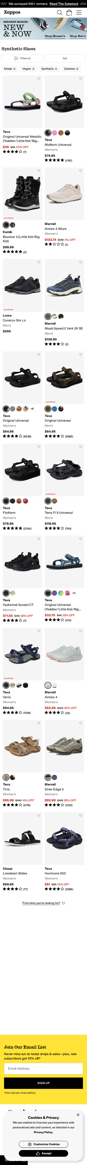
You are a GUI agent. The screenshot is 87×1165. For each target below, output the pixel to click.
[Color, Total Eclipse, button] (54, 501)
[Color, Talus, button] (54, 316)
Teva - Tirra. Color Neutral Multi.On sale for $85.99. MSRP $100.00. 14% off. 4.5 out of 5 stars (22, 763)
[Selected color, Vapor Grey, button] (48, 685)
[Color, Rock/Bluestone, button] (54, 777)
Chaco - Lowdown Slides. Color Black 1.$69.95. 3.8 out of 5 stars (22, 851)
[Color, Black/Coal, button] (61, 316)
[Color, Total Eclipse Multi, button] (61, 409)
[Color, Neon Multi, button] (61, 593)
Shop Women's (55, 36)
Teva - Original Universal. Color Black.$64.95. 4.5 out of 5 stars (22, 395)
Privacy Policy (43, 1132)
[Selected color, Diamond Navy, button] (48, 593)
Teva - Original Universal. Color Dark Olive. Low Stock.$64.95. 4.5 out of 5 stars (64, 395)
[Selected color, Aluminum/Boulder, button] (48, 777)
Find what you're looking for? (41, 903)
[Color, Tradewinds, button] (19, 685)
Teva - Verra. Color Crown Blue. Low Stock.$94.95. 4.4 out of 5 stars (22, 671)
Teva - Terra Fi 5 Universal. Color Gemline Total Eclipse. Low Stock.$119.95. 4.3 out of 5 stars (64, 487)
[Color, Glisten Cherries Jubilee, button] (25, 501)
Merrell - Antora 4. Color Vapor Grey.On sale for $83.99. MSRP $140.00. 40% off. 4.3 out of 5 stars (64, 671)
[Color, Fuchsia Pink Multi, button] (54, 593)
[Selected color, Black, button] (48, 133)
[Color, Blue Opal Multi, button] (54, 409)
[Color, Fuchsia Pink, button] (54, 133)
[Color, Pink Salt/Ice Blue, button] (54, 685)
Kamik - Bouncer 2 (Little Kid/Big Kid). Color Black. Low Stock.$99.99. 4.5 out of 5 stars (22, 210)
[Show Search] (59, 13)
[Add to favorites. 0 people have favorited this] (38, 78)
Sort (65, 58)
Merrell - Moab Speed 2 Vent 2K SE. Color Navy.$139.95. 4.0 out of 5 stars (64, 302)
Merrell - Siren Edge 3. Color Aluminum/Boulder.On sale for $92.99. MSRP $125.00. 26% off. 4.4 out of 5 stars (64, 763)
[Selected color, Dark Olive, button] (48, 409)
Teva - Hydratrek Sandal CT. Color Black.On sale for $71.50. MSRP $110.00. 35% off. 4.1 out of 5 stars (22, 579)
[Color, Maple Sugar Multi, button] (12, 409)
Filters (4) (25, 58)
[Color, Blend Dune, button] (12, 685)
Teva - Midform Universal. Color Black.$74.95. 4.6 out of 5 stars (64, 119)
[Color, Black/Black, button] (25, 685)
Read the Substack (64, 4)
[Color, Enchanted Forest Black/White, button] (67, 133)
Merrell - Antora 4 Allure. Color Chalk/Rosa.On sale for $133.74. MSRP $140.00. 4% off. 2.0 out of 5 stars (64, 210)
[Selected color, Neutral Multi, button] (6, 777)
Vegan (26, 68)
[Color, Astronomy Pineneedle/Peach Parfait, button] (19, 409)
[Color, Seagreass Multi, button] (61, 133)
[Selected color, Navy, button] (48, 316)
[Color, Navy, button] (12, 225)
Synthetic (47, 68)
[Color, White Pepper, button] (12, 593)
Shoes (8, 68)
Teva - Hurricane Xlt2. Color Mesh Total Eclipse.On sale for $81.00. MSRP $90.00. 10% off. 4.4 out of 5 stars (64, 851)
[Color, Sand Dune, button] (25, 409)
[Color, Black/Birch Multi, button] (12, 777)
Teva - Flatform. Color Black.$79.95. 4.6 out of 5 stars (22, 487)
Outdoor (69, 68)
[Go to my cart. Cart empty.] (69, 13)
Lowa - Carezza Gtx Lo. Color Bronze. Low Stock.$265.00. (22, 302)
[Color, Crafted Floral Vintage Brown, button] (19, 501)
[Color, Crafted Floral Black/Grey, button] (12, 501)
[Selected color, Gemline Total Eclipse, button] (48, 501)
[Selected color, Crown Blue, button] (6, 685)
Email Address (19, 1068)
